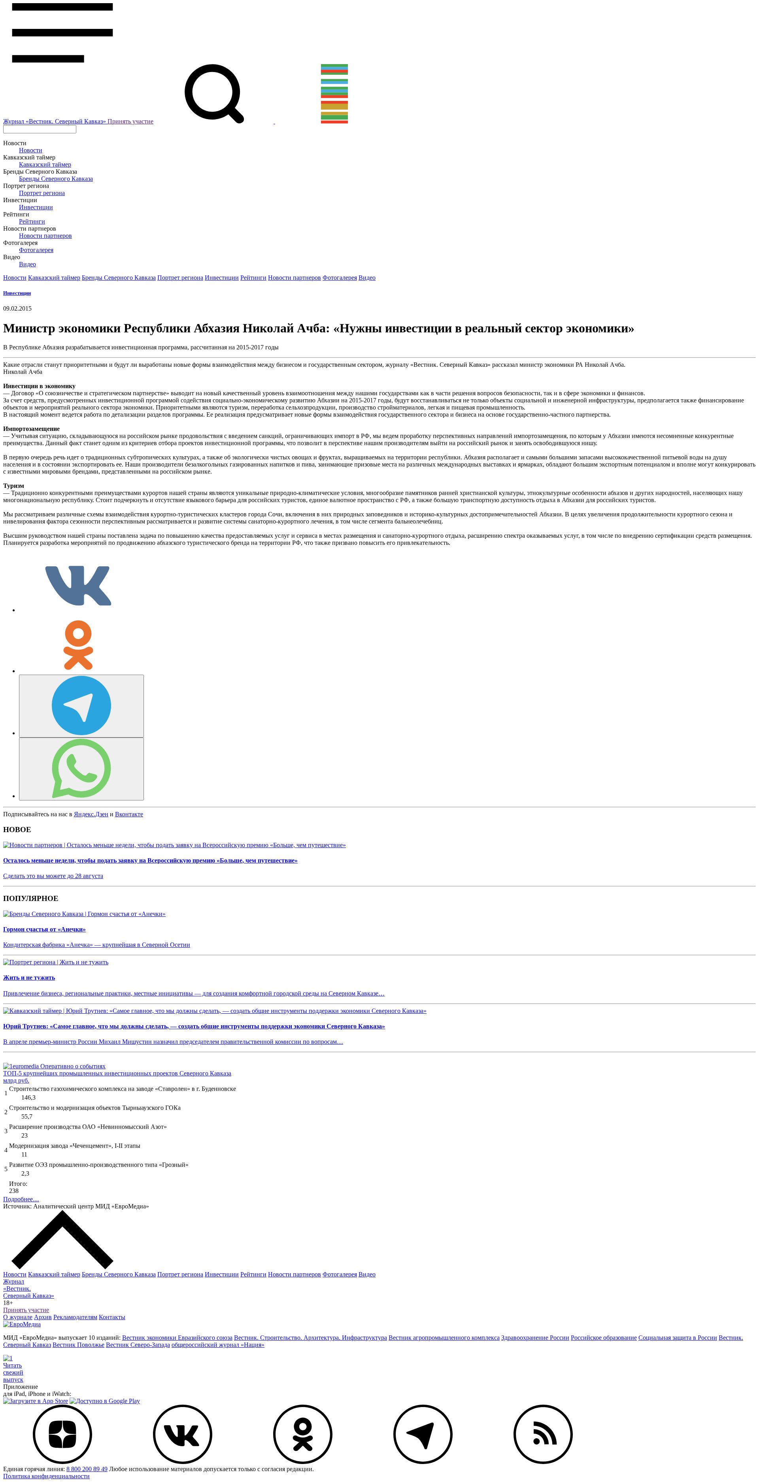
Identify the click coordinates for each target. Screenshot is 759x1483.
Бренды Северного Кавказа (56, 178)
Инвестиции (36, 207)
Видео (27, 264)
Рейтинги (32, 221)
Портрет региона (42, 193)
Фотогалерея (36, 250)
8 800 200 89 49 (87, 1469)
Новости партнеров (45, 235)
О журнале (17, 1317)
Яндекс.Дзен (91, 814)
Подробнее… (21, 1199)
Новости (30, 150)
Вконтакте (129, 814)
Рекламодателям (75, 1317)
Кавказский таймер (45, 164)
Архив (43, 1317)
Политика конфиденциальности (46, 1476)
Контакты (112, 1317)
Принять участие (130, 121)
